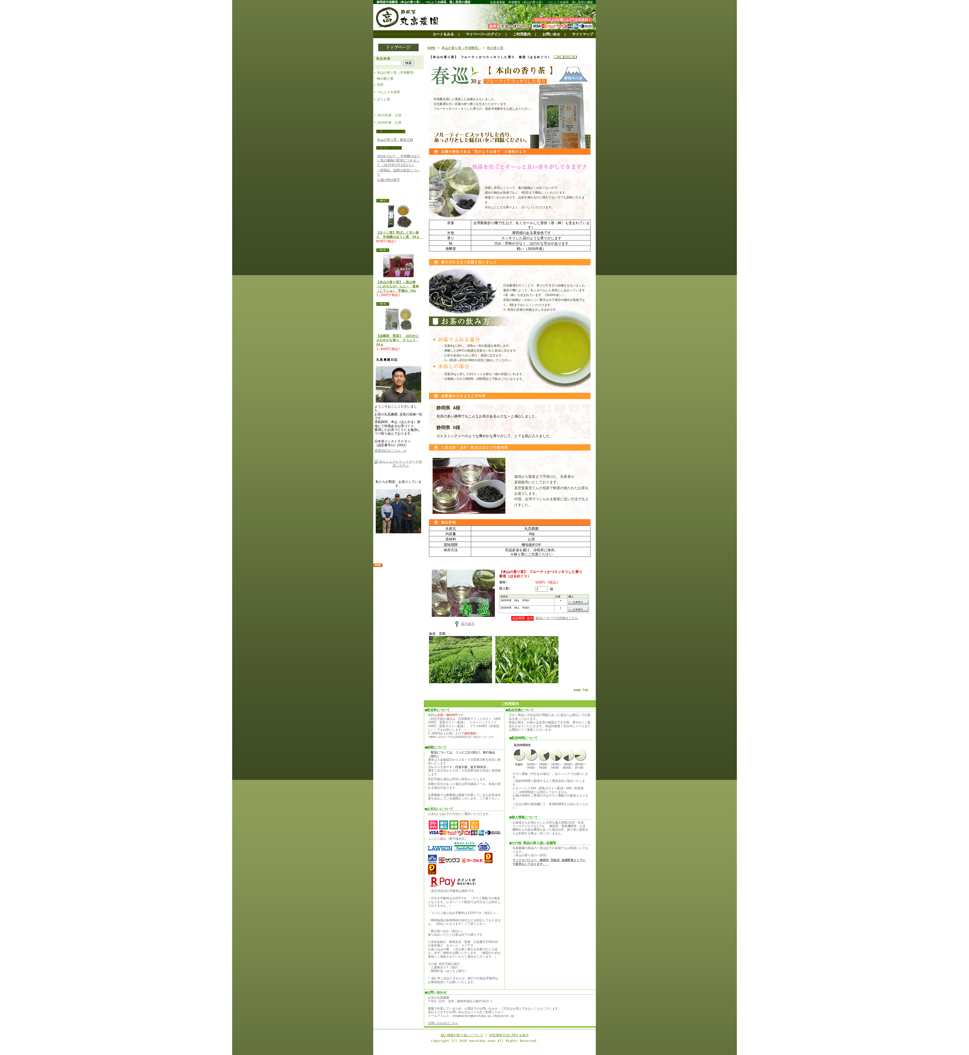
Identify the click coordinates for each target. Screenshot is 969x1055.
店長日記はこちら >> (390, 451)
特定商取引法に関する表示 (509, 1035)
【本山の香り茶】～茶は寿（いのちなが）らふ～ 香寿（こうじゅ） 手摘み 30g (397, 286)
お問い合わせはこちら (443, 1023)
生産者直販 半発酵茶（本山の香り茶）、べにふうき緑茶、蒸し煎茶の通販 (541, 2)
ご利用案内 (522, 34)
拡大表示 (467, 624)
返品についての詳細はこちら (556, 618)
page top (581, 690)
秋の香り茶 (385, 79)
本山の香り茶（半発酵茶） (396, 72)
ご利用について (389, 148)
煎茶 (380, 85)
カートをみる (443, 34)
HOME (431, 48)
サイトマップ (582, 34)
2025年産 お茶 (389, 115)
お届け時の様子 (388, 180)
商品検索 (383, 58)
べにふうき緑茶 (388, 92)
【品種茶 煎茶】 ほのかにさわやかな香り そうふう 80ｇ (397, 340)
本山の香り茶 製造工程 (395, 140)
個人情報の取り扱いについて (462, 1035)
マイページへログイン (483, 34)
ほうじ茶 (383, 99)
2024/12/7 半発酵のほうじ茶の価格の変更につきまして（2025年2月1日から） (398, 160)
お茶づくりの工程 (390, 131)
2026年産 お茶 (389, 122)
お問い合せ (551, 34)
